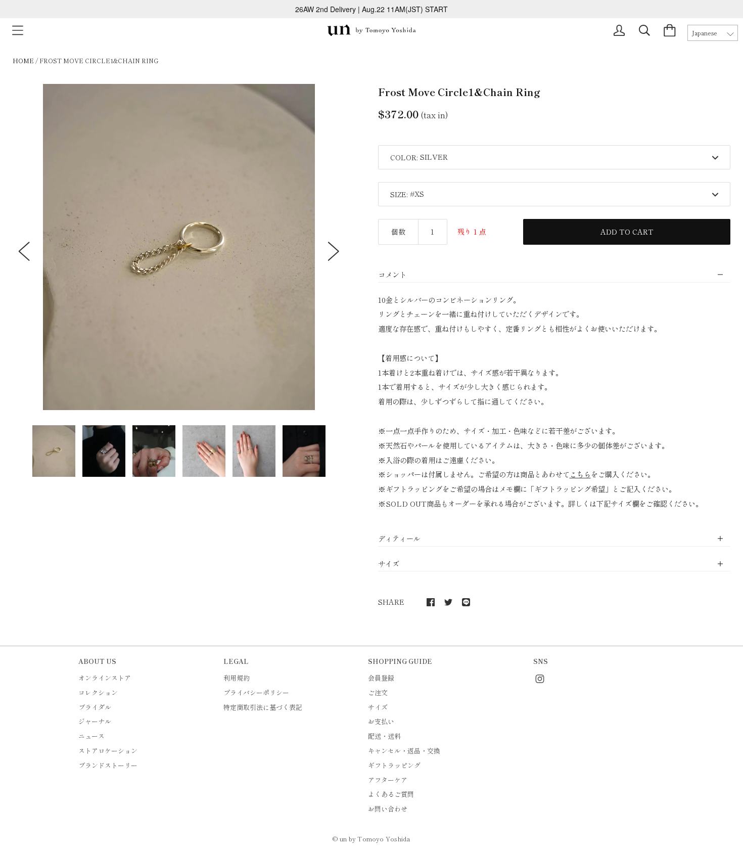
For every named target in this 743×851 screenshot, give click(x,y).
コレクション (98, 692)
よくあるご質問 (391, 794)
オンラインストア (104, 678)
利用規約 (236, 678)
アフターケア (387, 780)
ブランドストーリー (107, 765)
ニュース (91, 736)
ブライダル (94, 707)
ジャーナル (94, 721)
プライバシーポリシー (256, 692)
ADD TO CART (627, 232)
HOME (23, 60)
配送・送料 (384, 736)
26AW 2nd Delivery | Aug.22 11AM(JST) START (371, 9)
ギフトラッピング (394, 765)
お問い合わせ (387, 809)
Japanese (704, 33)
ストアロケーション (107, 750)
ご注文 (378, 692)
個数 (398, 232)
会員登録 (381, 678)
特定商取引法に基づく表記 (262, 707)
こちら (580, 474)
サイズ (378, 707)
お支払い (381, 721)
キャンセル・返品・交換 (404, 750)
